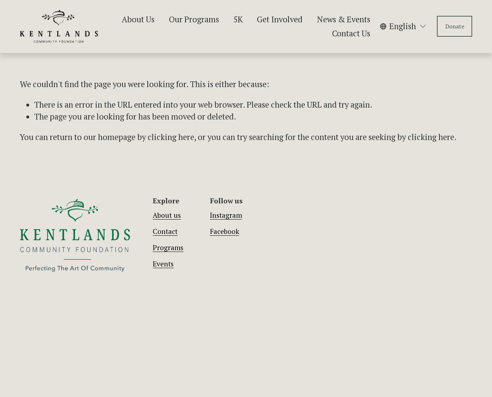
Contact (165, 231)
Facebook (224, 231)
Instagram (226, 215)
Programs (168, 247)
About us (167, 215)
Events (163, 264)
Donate (454, 26)
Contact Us (351, 33)
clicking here (171, 137)
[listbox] (403, 26)
